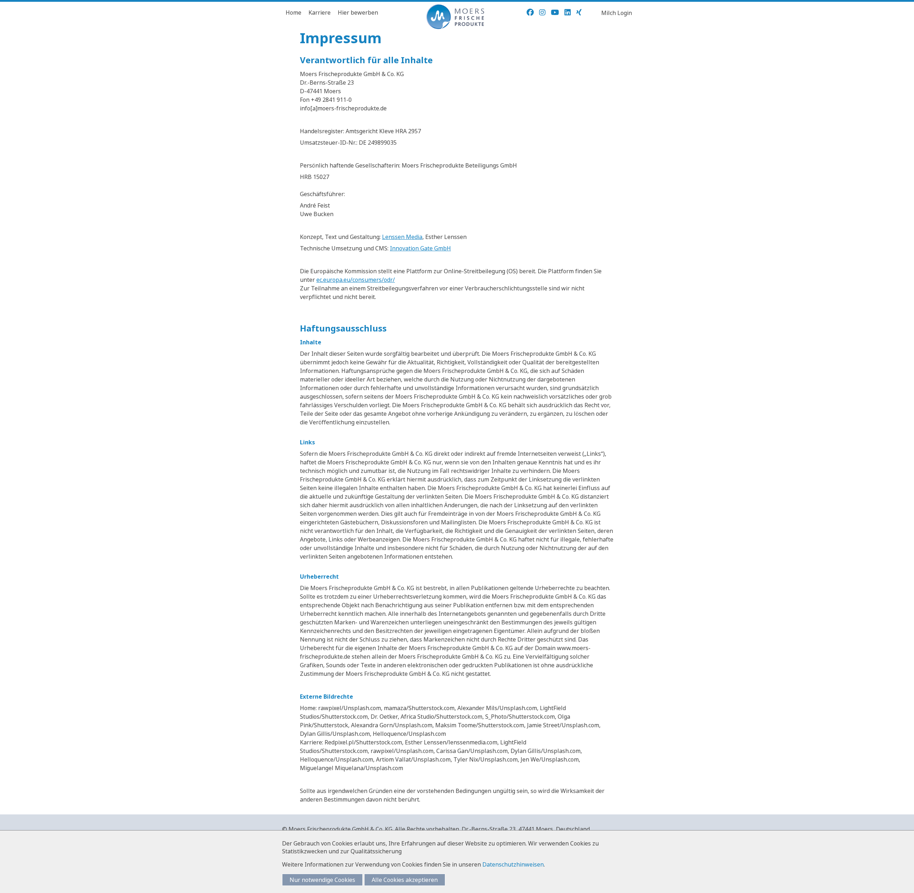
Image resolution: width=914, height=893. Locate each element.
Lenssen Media (402, 237)
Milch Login (616, 13)
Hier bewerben (358, 12)
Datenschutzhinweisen (513, 864)
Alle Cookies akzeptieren (405, 880)
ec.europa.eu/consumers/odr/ (355, 280)
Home (293, 12)
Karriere (319, 12)
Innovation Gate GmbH (420, 248)
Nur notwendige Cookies (322, 880)
